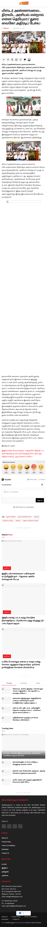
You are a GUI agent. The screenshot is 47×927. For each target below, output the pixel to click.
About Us (5, 838)
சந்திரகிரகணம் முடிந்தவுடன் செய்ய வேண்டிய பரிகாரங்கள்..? (25, 718)
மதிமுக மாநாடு (8, 520)
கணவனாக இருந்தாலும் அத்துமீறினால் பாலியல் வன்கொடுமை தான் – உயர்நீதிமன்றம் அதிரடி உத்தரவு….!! (27, 700)
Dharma (6, 28)
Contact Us (5, 853)
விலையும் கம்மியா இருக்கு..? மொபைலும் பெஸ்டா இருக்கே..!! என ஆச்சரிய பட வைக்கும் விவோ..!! (28, 691)
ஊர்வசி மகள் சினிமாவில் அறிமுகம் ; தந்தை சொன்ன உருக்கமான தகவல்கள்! (29, 772)
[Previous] (21, 675)
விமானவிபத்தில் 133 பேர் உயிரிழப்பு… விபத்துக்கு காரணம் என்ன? (25, 763)
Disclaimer (5, 849)
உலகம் (4, 864)
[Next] (25, 675)
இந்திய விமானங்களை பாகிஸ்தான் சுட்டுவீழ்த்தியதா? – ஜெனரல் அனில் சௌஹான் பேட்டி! (18, 576)
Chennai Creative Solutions (33, 922)
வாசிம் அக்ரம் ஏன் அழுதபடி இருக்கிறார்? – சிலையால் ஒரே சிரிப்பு (28, 781)
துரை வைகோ (11, 517)
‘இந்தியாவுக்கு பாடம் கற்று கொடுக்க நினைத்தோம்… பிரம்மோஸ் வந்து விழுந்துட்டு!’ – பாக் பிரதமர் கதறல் (23, 620)
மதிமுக (36, 517)
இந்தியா (5, 868)
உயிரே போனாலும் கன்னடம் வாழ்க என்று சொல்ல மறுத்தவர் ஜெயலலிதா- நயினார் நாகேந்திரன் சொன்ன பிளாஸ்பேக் (21, 664)
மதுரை (18, 520)
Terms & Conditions (8, 845)
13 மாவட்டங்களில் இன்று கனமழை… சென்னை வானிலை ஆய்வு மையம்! (21, 754)
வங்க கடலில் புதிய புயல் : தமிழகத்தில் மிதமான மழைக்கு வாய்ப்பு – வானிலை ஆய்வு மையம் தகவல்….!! (27, 710)
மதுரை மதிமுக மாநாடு (30, 520)
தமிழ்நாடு (5, 871)
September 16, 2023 (19, 28)
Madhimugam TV (11, 922)
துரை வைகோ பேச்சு (24, 517)
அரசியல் (7, 568)
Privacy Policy (6, 841)
